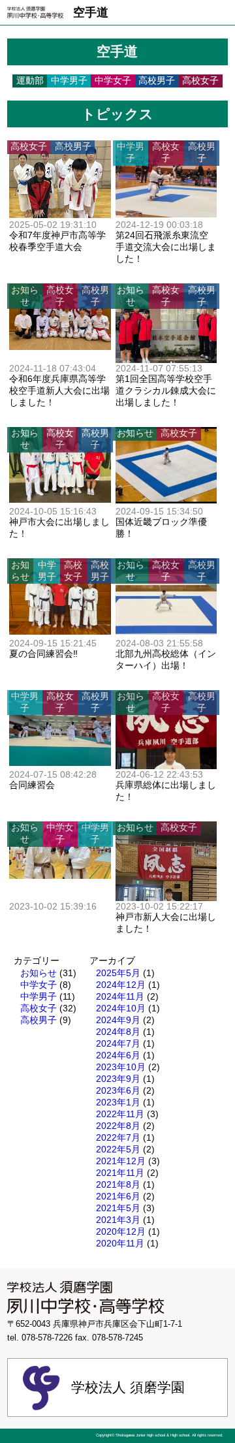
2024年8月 (118, 1031)
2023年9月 (118, 1078)
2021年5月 (118, 1208)
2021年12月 (121, 1161)
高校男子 (38, 1020)
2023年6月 (118, 1090)
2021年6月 (118, 1196)
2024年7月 (118, 1043)
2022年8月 (118, 1125)
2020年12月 (121, 1231)
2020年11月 (120, 1243)
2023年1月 (118, 1102)
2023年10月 (121, 1067)
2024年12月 (121, 984)
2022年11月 (120, 1114)
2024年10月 (121, 1008)
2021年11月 (120, 1172)
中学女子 (38, 984)
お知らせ (38, 973)
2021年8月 (118, 1184)
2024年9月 (118, 1020)
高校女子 (38, 1008)
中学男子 (38, 996)
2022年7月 (118, 1137)
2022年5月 (118, 1149)
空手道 (90, 12)
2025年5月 (118, 973)
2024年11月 (120, 996)
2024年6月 (118, 1055)
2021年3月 (118, 1219)
